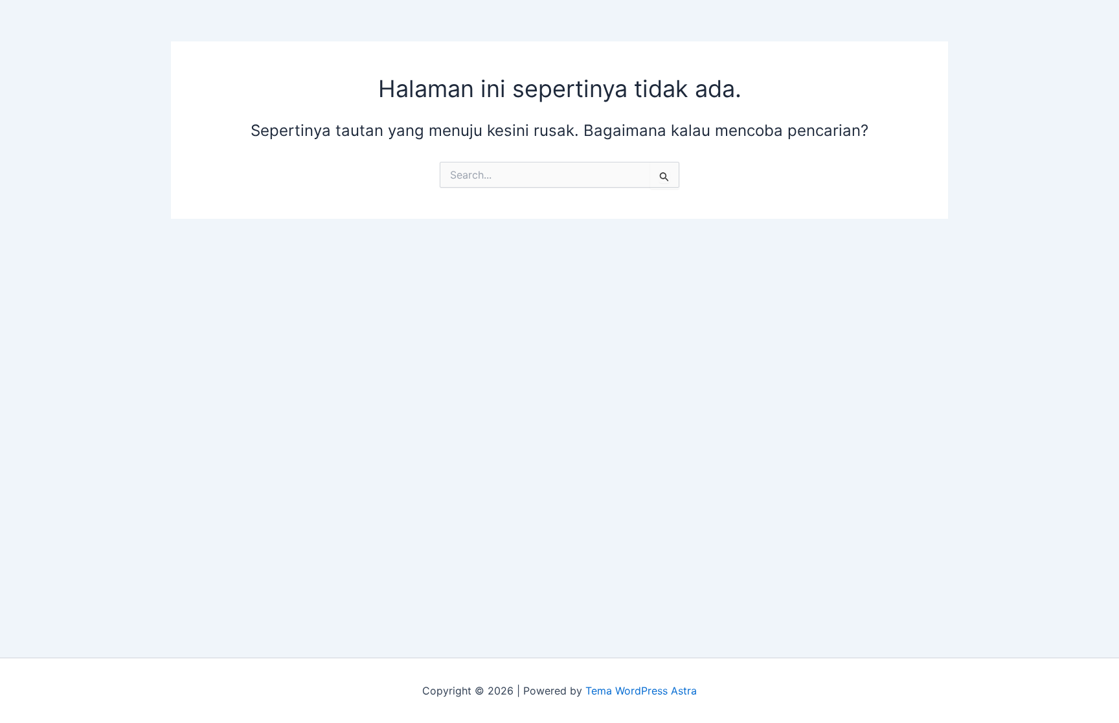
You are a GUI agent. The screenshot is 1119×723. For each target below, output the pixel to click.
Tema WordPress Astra (641, 690)
